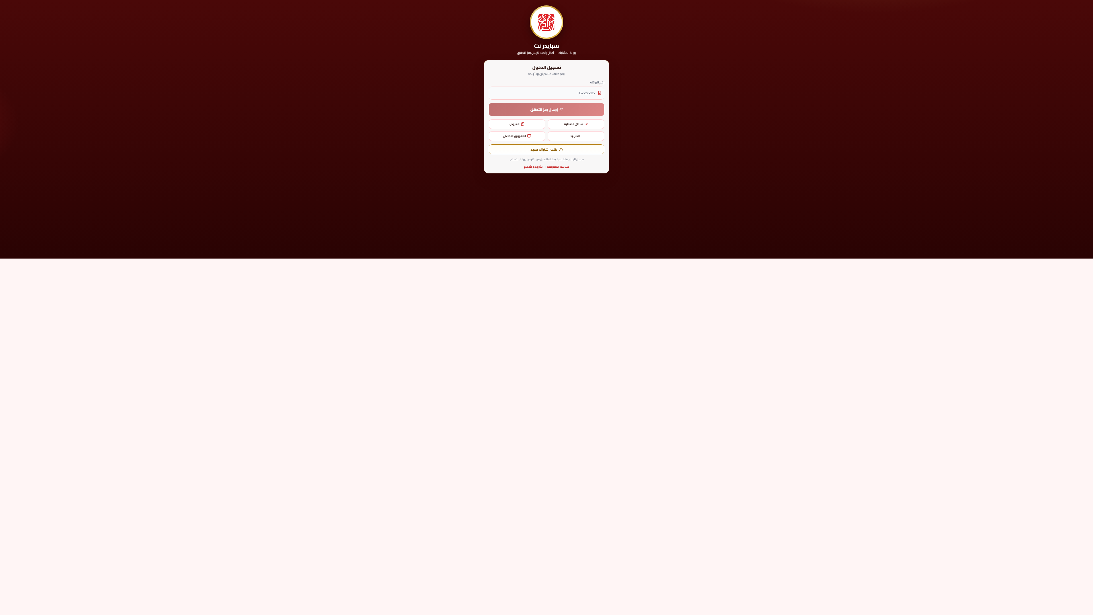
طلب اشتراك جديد (544, 149)
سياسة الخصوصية (558, 166)
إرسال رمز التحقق (544, 109)
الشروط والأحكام (533, 166)
